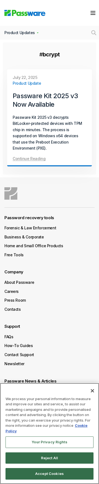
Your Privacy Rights (49, 442)
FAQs (8, 336)
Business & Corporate (24, 237)
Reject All (49, 458)
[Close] (92, 391)
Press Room (15, 300)
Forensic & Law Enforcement (30, 228)
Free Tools (14, 254)
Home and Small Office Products (33, 245)
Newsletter (14, 363)
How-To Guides (18, 345)
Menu (93, 13)
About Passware (19, 282)
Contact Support (19, 354)
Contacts (12, 309)
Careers (11, 291)
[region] (49, 433)
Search (94, 33)
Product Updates (19, 32)
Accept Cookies (49, 473)
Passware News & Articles (30, 381)
